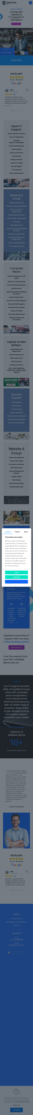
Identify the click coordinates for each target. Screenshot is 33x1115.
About (26, 531)
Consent (8, 531)
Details (17, 531)
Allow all (16, 582)
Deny (16, 572)
